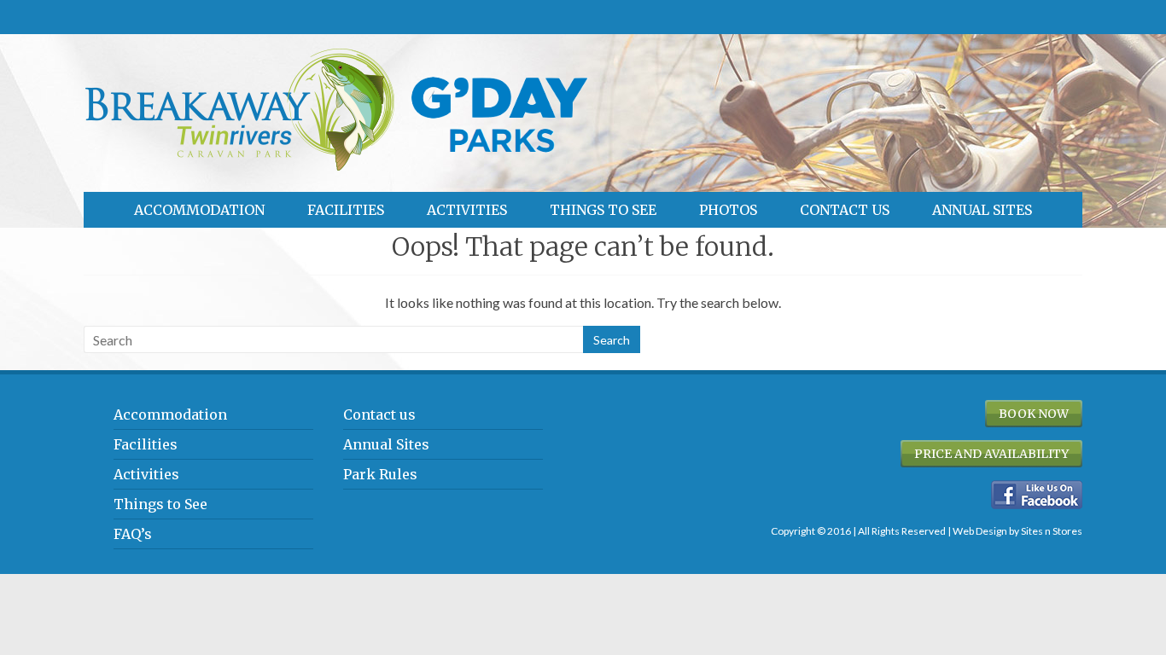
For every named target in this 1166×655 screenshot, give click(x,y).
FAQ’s (133, 533)
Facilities (345, 209)
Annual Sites (982, 209)
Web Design (980, 531)
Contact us (844, 209)
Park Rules (380, 474)
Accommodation (199, 209)
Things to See (603, 209)
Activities (467, 209)
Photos (728, 209)
